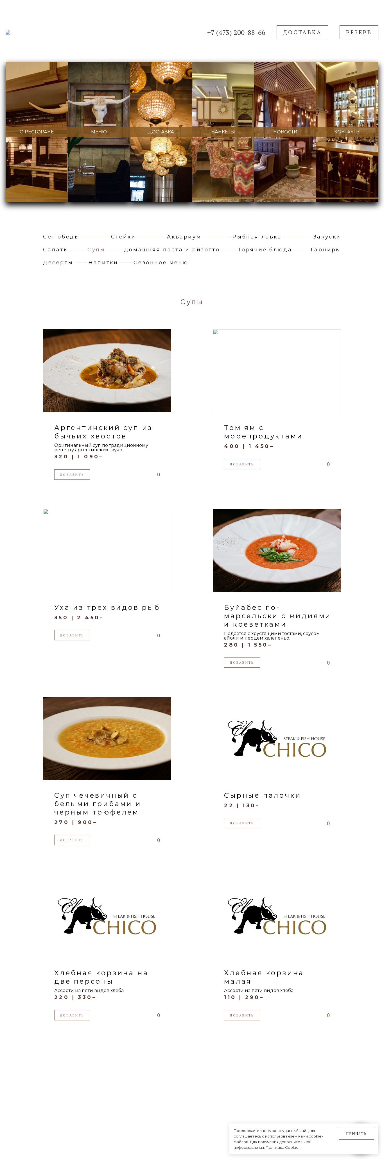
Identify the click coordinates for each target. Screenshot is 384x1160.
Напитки (103, 263)
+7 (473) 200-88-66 (236, 32)
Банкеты (223, 132)
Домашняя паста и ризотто (172, 250)
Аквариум (184, 237)
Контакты (347, 132)
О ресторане (37, 132)
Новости (285, 132)
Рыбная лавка (257, 237)
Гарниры (326, 250)
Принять (356, 1133)
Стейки (123, 237)
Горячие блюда (265, 250)
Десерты (58, 263)
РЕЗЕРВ (359, 32)
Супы (96, 250)
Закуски (327, 237)
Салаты (56, 250)
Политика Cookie (282, 1147)
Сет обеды (61, 237)
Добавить (72, 475)
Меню (99, 132)
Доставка (302, 32)
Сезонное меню (161, 263)
